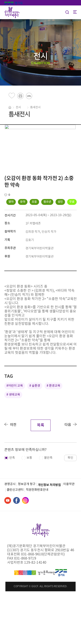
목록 (40, 425)
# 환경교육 (53, 386)
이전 (13, 425)
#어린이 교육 (14, 386)
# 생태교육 (13, 394)
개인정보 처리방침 (49, 485)
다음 (68, 425)
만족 (12, 458)
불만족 (48, 458)
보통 (29, 458)
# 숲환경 (34, 386)
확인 (70, 458)
